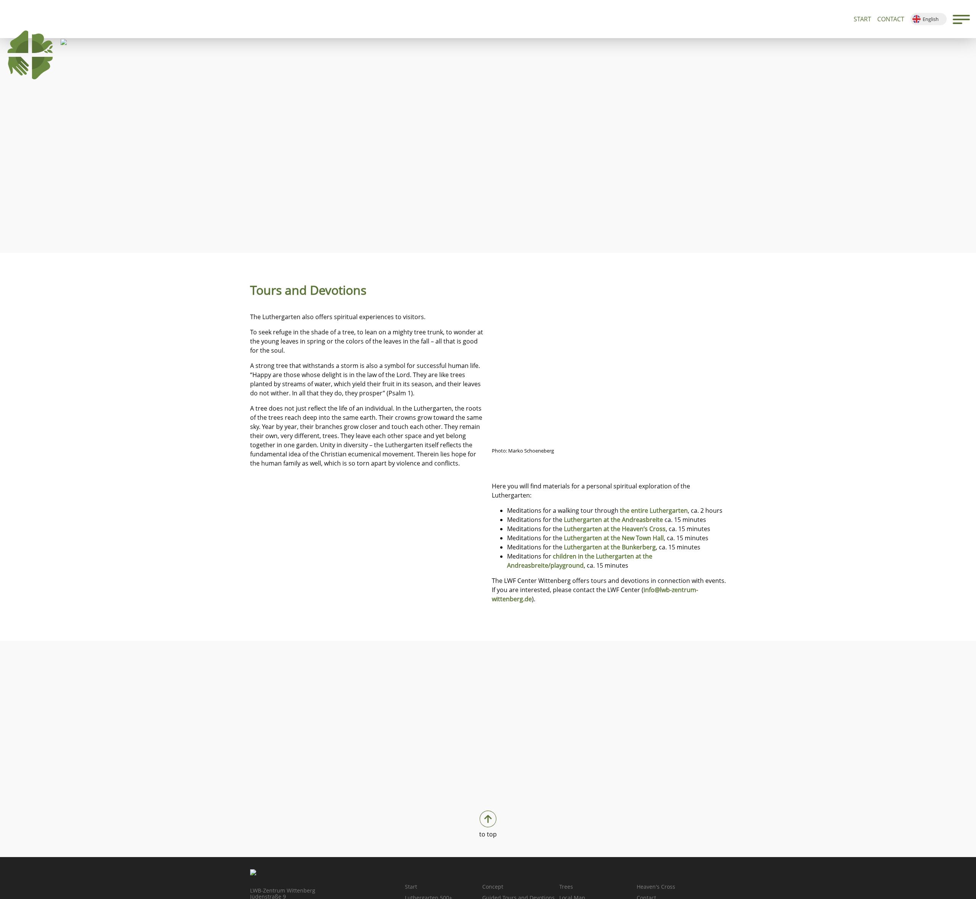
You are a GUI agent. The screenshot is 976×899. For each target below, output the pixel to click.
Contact (890, 19)
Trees (566, 886)
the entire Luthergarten (654, 510)
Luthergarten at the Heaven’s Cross (615, 529)
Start (862, 19)
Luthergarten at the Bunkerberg (610, 547)
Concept (492, 886)
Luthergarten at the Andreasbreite (613, 519)
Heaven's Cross (656, 886)
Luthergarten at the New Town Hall (614, 538)
